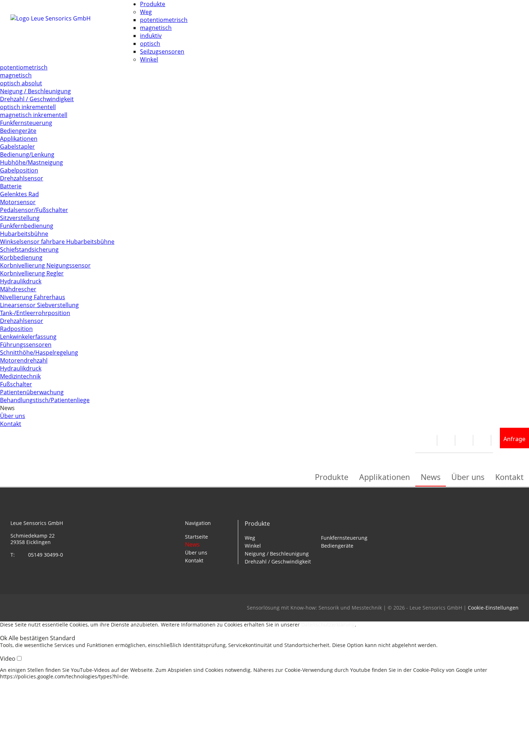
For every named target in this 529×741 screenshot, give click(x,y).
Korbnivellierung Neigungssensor (45, 265)
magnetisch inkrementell (33, 115)
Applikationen (18, 139)
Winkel (149, 59)
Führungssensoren (25, 345)
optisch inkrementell (28, 107)
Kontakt (10, 424)
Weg (146, 12)
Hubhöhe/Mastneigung (31, 162)
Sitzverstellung (20, 218)
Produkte (152, 4)
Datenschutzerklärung (328, 624)
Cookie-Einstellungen (493, 608)
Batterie (11, 186)
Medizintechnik (20, 376)
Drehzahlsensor (21, 178)
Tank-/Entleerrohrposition (35, 313)
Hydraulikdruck (20, 281)
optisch (150, 44)
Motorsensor (18, 202)
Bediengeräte (18, 131)
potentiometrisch (163, 20)
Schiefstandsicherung (29, 249)
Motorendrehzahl (24, 360)
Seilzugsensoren (162, 51)
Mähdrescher (18, 289)
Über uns (12, 416)
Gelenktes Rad (19, 194)
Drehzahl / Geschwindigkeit (37, 99)
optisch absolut (21, 83)
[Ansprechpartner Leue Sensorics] (429, 440)
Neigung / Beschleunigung (35, 91)
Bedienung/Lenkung (27, 154)
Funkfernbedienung (26, 226)
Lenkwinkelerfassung (28, 337)
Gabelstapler (17, 147)
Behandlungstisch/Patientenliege (45, 400)
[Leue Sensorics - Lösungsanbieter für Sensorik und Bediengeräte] (75, 36)
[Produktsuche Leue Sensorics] (465, 440)
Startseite (196, 536)
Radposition (16, 329)
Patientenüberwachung (32, 392)
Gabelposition (19, 170)
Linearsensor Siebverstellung (39, 305)
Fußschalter (16, 384)
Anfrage (514, 439)
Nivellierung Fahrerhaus (32, 297)
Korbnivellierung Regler (32, 273)
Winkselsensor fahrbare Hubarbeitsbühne (57, 242)
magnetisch (156, 28)
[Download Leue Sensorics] (447, 440)
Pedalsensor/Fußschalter (34, 210)
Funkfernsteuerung (26, 123)
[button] (4, 638)
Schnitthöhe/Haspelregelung (39, 352)
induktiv (151, 36)
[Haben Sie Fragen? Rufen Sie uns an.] (483, 440)
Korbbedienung (21, 257)
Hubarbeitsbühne (24, 234)
